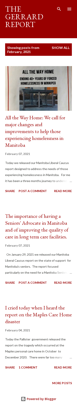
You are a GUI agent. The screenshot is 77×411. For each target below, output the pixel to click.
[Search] (59, 7)
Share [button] (10, 191)
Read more (63, 191)
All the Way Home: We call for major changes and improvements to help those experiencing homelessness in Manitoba (35, 131)
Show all (61, 47)
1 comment (28, 367)
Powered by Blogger (41, 399)
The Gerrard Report (24, 16)
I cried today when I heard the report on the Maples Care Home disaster (38, 314)
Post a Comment (33, 191)
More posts (62, 383)
